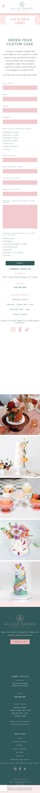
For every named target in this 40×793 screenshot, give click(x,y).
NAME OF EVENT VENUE (13, 167)
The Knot (20, 784)
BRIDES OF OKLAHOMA (13, 252)
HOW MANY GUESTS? (11, 189)
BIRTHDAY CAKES (11, 135)
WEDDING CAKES (11, 132)
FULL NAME (8, 83)
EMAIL (6, 94)
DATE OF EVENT (9, 155)
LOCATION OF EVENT (11, 178)
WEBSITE (8, 250)
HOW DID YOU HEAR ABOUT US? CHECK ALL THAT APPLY (19, 234)
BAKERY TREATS (11, 141)
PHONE (6, 106)
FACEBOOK (8, 241)
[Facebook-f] (20, 329)
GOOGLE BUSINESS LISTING (15, 244)
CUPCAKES (8, 143)
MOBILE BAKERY (11, 146)
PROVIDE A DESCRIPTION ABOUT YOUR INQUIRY (18, 201)
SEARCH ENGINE (11, 247)
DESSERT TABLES (11, 138)
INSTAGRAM (9, 238)
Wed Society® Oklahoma (20, 782)
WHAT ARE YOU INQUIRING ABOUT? (17, 128)
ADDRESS (6, 117)
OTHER (7, 149)
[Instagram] (13, 329)
